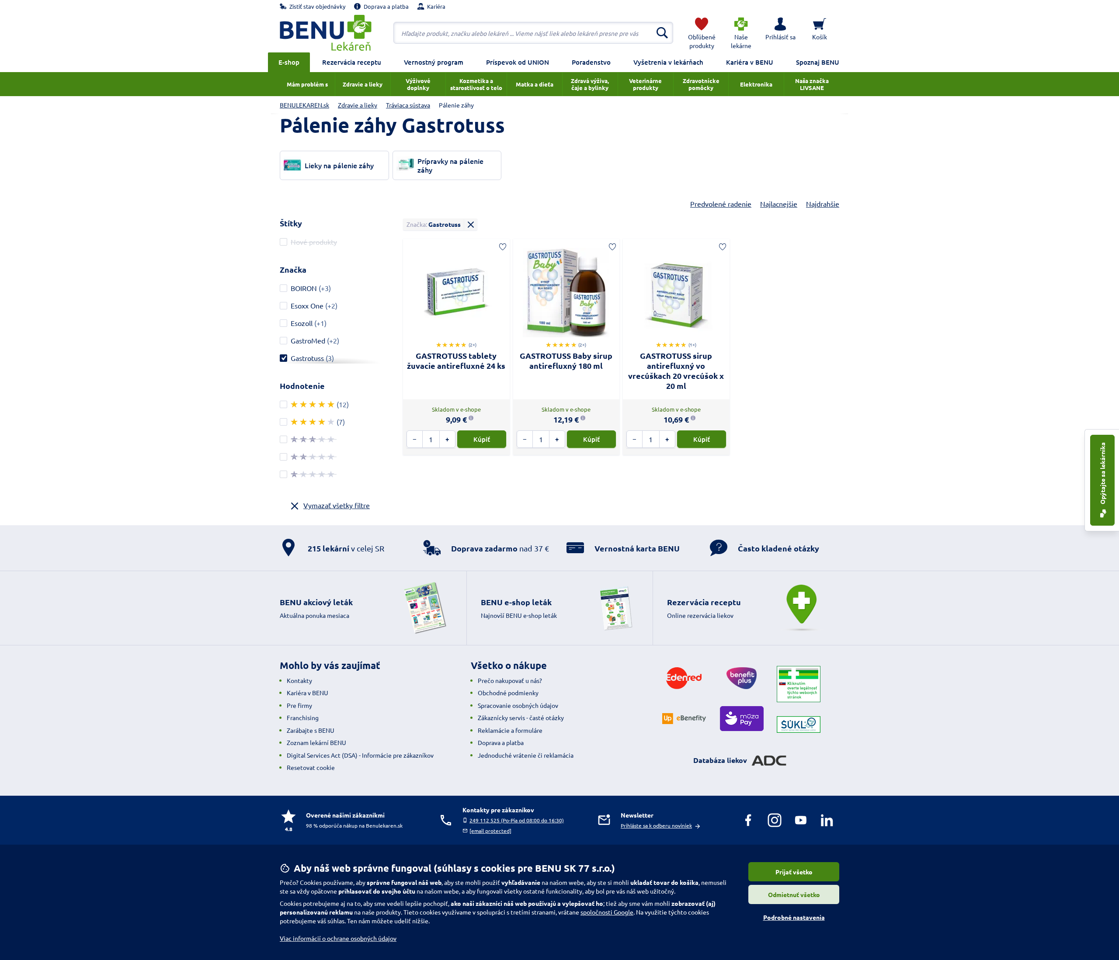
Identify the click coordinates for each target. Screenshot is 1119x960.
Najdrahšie (822, 203)
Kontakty (299, 680)
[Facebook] (748, 820)
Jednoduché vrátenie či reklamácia (525, 755)
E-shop (288, 62)
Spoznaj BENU (817, 62)
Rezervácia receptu (351, 62)
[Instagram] (774, 820)
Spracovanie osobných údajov (518, 705)
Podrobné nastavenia (794, 917)
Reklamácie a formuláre (510, 730)
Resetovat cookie (311, 767)
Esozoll (302, 323)
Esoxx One (307, 305)
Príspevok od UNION (517, 62)
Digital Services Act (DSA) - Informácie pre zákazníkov (360, 755)
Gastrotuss (307, 358)
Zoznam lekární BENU (316, 742)
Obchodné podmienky (508, 693)
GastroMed (308, 340)
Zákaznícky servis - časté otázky (521, 717)
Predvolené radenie (720, 203)
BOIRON (304, 288)
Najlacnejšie (778, 203)
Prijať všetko (794, 872)
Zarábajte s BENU (310, 730)
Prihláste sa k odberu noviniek (656, 825)
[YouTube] (801, 820)
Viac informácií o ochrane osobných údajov (338, 938)
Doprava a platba (501, 742)
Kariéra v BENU (749, 62)
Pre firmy (299, 705)
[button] (780, 32)
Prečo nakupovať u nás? (510, 680)
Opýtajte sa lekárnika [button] (1102, 474)
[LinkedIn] (827, 820)
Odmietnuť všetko (794, 894)
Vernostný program (433, 62)
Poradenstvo (591, 62)
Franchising (303, 717)
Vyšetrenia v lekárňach (668, 62)
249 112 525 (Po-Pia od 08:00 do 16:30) (516, 820)
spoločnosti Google (606, 912)
